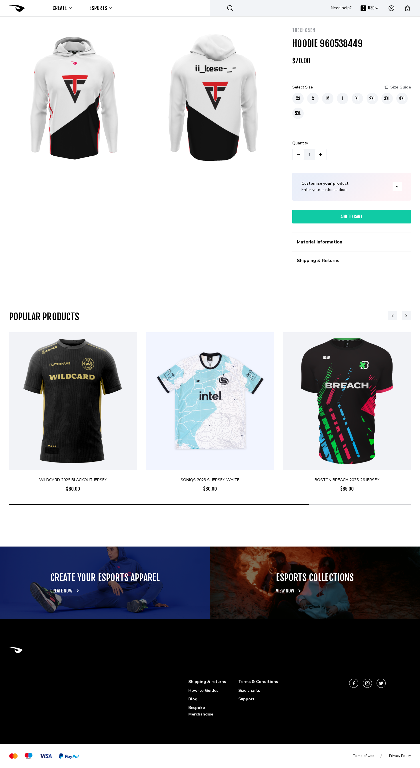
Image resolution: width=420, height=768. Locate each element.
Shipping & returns (207, 681)
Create (60, 8)
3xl (387, 98)
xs (298, 98)
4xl (402, 98)
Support (246, 699)
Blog (192, 699)
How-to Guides (203, 690)
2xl (372, 98)
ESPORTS (98, 8)
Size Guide (400, 87)
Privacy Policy (400, 755)
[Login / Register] (391, 8)
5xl (298, 113)
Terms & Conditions (258, 681)
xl (357, 98)
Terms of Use (363, 755)
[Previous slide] (392, 315)
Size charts (249, 690)
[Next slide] (406, 315)
